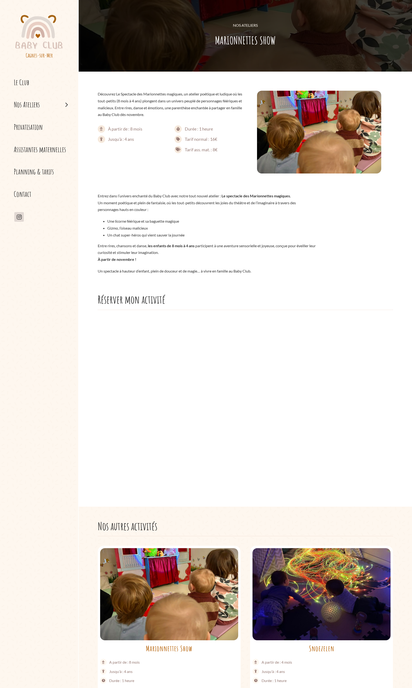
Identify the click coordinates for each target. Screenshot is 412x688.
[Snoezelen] (321, 551)
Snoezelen (321, 648)
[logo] (39, 14)
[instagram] (19, 217)
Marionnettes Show (169, 648)
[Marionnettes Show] (169, 551)
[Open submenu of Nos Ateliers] (71, 104)
